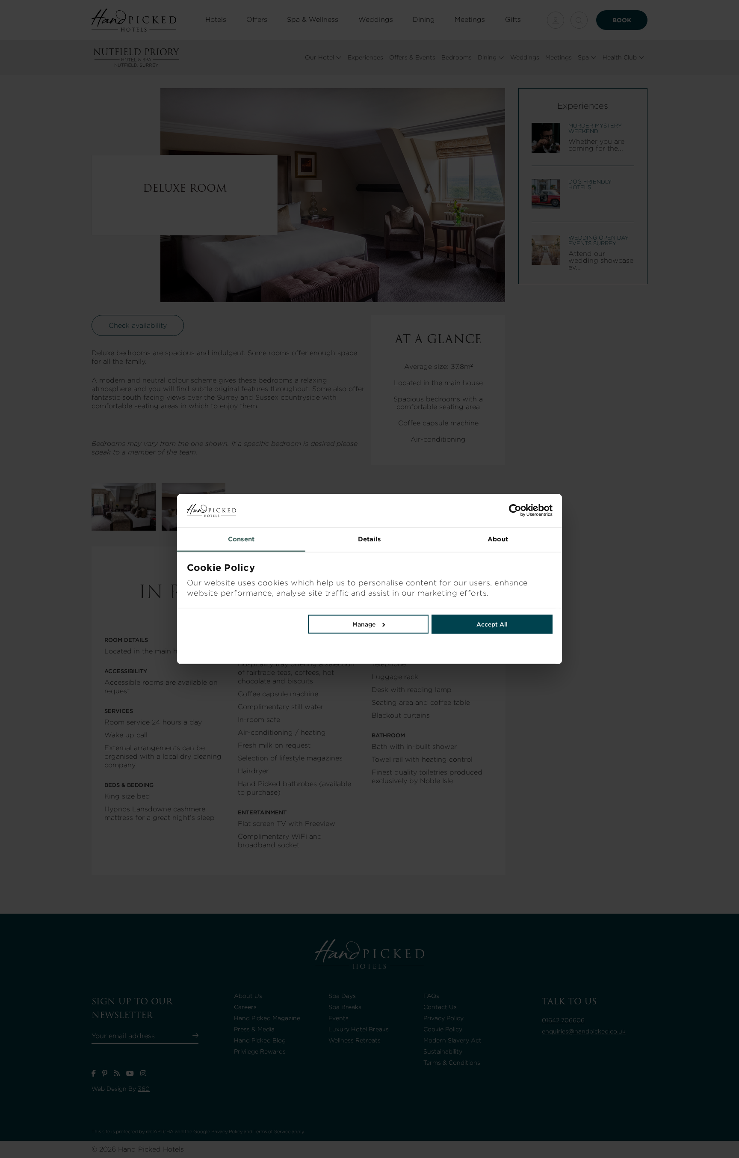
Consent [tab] (241, 539)
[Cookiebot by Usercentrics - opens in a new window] (461, 510)
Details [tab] (369, 539)
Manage (363, 624)
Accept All (492, 624)
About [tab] (498, 539)
